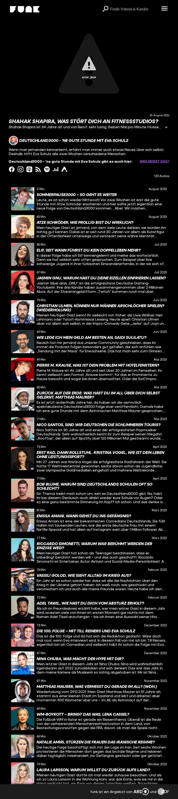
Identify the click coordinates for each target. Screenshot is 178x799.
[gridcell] (89, 198)
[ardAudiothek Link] (64, 169)
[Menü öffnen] (164, 8)
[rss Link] (38, 169)
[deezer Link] (55, 169)
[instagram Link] (20, 169)
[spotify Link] (47, 169)
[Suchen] (105, 9)
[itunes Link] (29, 169)
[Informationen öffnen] (166, 128)
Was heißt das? (154, 161)
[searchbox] (134, 9)
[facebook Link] (12, 169)
